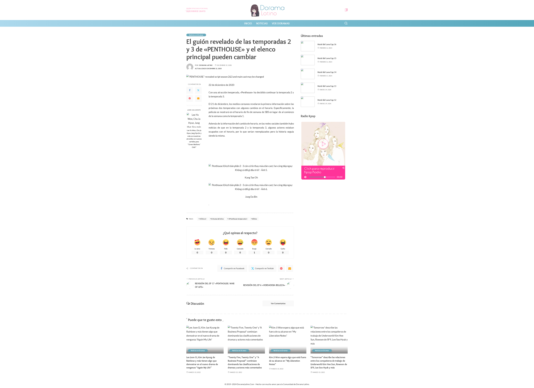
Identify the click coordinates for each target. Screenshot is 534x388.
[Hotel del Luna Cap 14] (308, 74)
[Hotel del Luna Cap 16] (308, 46)
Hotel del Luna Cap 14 (326, 72)
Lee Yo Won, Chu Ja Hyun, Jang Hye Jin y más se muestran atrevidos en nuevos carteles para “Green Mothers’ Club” (194, 138)
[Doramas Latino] (267, 10)
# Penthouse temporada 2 (238, 219)
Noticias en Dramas (196, 35)
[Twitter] (198, 90)
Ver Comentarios (278, 303)
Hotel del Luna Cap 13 (326, 86)
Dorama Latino (206, 65)
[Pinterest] (189, 98)
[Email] (198, 98)
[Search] (346, 23)
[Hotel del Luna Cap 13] (308, 88)
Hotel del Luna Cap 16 (326, 44)
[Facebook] (189, 90)
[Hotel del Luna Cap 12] (308, 102)
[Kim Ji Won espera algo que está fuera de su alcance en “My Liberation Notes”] (287, 340)
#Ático (254, 219)
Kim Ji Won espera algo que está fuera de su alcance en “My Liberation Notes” (287, 360)
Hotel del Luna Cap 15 (326, 58)
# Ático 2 (203, 219)
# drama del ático (217, 219)
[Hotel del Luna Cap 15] (308, 60)
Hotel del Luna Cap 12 (326, 100)
